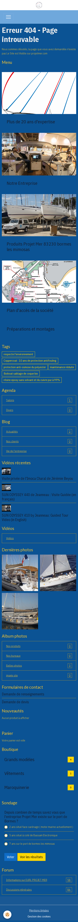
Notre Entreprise (22, 183)
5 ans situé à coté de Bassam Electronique (33, 835)
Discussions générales (38, 889)
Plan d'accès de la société (30, 310)
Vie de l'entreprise (38, 451)
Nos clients (38, 441)
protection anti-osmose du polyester (25, 367)
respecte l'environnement (18, 354)
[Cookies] (7, 915)
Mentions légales (39, 910)
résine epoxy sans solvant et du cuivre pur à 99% (32, 380)
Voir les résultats (31, 857)
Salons (38, 400)
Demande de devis (15, 702)
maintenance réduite (62, 367)
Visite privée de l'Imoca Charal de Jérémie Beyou (37, 478)
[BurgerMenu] (8, 16)
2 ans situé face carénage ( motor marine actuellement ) (41, 827)
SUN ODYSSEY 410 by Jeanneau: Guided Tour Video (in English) (35, 517)
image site (38, 675)
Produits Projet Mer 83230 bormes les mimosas (39, 246)
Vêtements (14, 773)
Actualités (38, 431)
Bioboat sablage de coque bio (21, 373)
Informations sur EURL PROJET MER (38, 880)
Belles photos (38, 665)
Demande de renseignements (23, 694)
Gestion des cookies (39, 916)
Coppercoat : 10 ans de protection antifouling (30, 360)
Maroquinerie (16, 787)
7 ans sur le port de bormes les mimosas (32, 843)
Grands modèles (19, 759)
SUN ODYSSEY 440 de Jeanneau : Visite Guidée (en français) (39, 496)
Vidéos (10, 538)
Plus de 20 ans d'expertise (31, 121)
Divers (38, 410)
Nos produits (38, 646)
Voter (10, 857)
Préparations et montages (31, 329)
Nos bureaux (38, 655)
